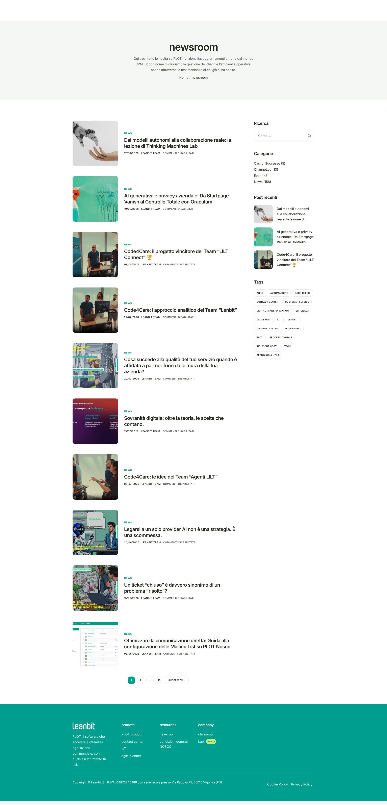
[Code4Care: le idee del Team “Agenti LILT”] (95, 477)
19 (159, 680)
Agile (260, 293)
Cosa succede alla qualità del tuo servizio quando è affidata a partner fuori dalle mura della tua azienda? (180, 365)
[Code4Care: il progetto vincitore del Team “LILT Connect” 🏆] (95, 254)
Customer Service (297, 301)
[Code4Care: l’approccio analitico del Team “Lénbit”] (95, 310)
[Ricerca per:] (284, 136)
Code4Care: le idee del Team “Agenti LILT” (171, 477)
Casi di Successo (267, 163)
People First (293, 328)
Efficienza (302, 310)
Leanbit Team (150, 153)
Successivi (176, 680)
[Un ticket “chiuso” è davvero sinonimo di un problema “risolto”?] (95, 588)
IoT (279, 319)
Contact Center (267, 301)
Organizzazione (267, 328)
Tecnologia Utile (268, 355)
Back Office (302, 293)
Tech (287, 346)
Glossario (263, 319)
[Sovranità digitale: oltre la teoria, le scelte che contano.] (95, 421)
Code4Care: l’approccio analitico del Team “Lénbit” (180, 310)
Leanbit (293, 319)
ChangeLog (263, 169)
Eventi (258, 176)
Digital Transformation (273, 310)
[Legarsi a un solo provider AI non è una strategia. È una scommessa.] (95, 532)
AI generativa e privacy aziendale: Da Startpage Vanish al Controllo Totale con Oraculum (176, 199)
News (128, 133)
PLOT (260, 337)
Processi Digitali (280, 337)
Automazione (279, 293)
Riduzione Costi (267, 346)
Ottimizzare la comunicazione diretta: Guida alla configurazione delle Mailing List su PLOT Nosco (177, 644)
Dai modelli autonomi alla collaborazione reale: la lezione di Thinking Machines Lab (177, 143)
